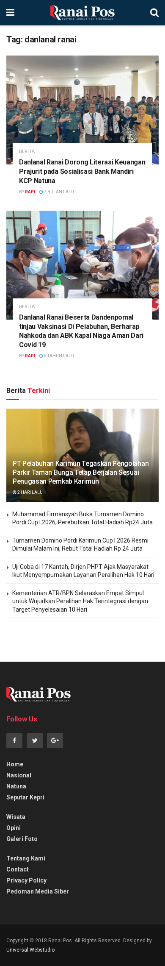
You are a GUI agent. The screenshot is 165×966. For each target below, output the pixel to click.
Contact (17, 869)
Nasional (18, 775)
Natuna (16, 786)
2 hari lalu (29, 492)
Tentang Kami (25, 858)
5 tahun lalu (58, 356)
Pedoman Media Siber (37, 891)
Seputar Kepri (25, 797)
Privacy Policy (26, 880)
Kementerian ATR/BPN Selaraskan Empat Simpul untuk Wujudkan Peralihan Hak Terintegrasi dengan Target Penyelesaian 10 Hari (80, 601)
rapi (30, 191)
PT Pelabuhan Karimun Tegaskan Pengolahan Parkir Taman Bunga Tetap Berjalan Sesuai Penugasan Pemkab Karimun (80, 472)
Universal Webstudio (30, 950)
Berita (27, 151)
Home (14, 764)
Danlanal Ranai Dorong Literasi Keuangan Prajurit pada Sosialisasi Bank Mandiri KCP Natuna (82, 171)
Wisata (15, 816)
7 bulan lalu (58, 191)
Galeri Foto (22, 838)
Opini (13, 827)
